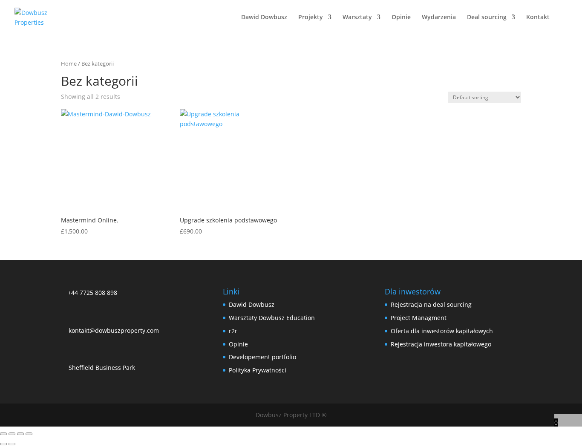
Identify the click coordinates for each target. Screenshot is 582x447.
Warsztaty (357, 17)
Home (69, 63)
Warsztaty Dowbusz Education (272, 318)
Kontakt (538, 17)
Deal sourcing (487, 17)
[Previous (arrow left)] (3, 444)
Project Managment (419, 318)
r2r (233, 331)
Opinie (401, 17)
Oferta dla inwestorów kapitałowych (442, 331)
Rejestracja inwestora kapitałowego (441, 344)
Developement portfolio (262, 357)
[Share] (20, 434)
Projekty (310, 17)
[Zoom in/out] (3, 434)
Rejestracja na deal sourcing (431, 304)
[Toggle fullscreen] (12, 434)
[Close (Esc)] (29, 434)
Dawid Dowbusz (264, 17)
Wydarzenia (439, 17)
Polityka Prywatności (257, 370)
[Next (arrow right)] (12, 444)
